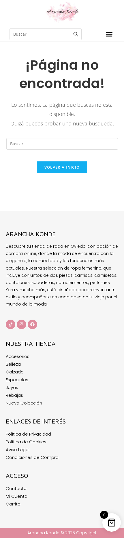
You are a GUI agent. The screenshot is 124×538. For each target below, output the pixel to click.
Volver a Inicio (62, 167)
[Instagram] (21, 324)
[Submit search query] (76, 34)
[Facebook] (32, 324)
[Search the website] (46, 34)
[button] (109, 34)
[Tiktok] (10, 324)
